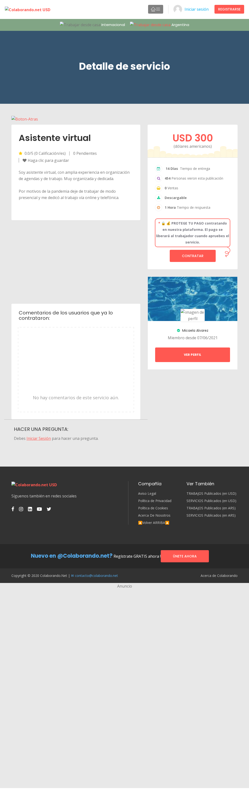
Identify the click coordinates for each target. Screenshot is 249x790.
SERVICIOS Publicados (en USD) (211, 501)
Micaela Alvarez (194, 330)
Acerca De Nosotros (154, 515)
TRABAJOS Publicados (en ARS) (211, 508)
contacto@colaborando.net (96, 575)
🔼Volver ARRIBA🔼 (153, 523)
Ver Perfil (192, 354)
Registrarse (229, 9)
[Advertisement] (76, 261)
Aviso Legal (147, 493)
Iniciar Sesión (39, 438)
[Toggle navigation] (155, 9)
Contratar (193, 255)
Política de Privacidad (154, 501)
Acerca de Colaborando (219, 576)
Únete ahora (185, 556)
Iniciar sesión (197, 9)
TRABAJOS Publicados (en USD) (211, 493)
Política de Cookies (153, 508)
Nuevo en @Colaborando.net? (72, 556)
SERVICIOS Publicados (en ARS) (211, 515)
